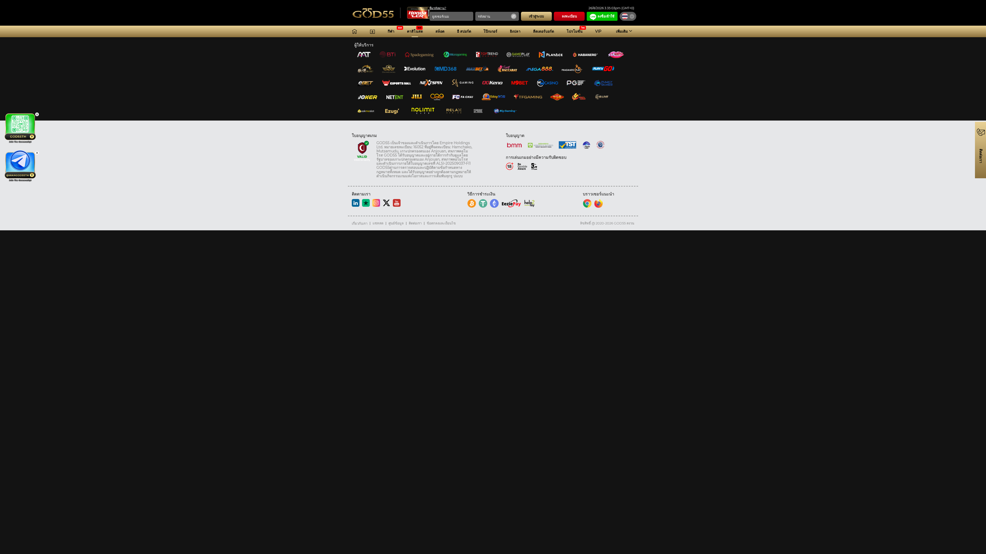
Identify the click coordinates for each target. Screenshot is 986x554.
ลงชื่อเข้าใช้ (606, 16)
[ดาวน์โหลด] (372, 31)
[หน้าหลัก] (354, 31)
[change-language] (628, 16)
